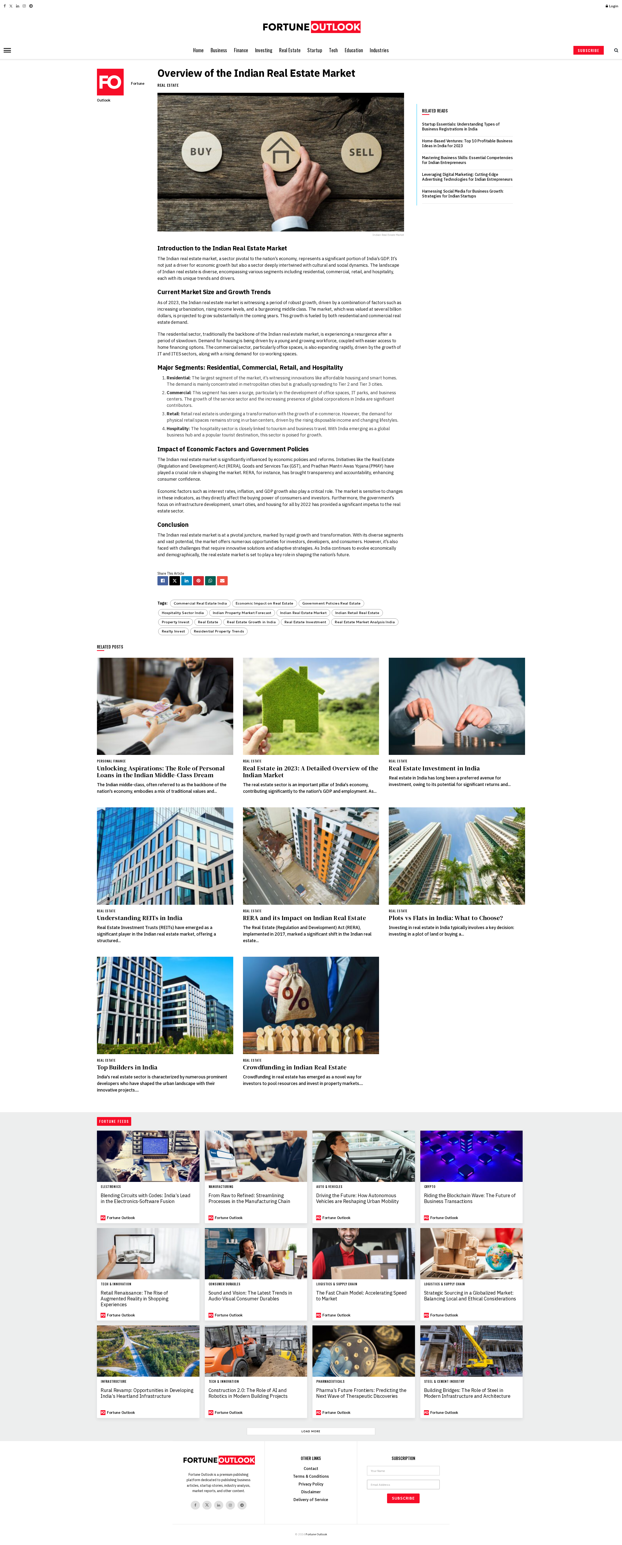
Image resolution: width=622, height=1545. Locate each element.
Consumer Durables (225, 1284)
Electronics (111, 1186)
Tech (333, 50)
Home (198, 50)
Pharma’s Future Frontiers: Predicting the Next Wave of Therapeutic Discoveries (361, 1393)
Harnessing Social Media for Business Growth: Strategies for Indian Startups (462, 193)
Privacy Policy (311, 1484)
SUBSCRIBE (588, 50)
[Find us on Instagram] (24, 6)
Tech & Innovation (116, 1284)
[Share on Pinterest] (198, 580)
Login (613, 6)
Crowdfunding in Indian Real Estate (295, 1067)
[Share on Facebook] (162, 580)
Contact (311, 1468)
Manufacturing (221, 1186)
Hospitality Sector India (183, 613)
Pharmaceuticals (330, 1381)
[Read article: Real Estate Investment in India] (457, 706)
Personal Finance (111, 761)
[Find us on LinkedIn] (17, 6)
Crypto (430, 1186)
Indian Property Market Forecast (242, 613)
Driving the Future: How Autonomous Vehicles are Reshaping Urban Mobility (357, 1198)
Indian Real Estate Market (303, 613)
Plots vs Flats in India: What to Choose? (446, 917)
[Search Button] (615, 50)
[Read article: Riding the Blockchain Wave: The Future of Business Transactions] (471, 1156)
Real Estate (290, 50)
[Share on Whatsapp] (210, 580)
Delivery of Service (311, 1499)
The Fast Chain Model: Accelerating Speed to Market (361, 1296)
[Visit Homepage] (310, 27)
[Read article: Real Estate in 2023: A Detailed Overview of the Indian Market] (311, 706)
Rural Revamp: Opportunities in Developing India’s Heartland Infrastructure (147, 1393)
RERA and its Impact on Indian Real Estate (304, 917)
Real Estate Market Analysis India (365, 622)
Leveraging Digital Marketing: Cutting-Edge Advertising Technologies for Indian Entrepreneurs (467, 177)
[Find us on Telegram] (31, 6)
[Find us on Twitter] (11, 6)
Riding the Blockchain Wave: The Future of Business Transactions (470, 1198)
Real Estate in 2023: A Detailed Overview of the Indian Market (310, 771)
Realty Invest (173, 631)
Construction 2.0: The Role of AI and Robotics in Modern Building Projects (248, 1393)
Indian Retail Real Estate (357, 613)
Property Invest (175, 622)
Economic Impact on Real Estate (265, 603)
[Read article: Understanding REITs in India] (165, 856)
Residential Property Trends (219, 631)
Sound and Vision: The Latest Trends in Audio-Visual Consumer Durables (250, 1296)
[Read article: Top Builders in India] (165, 1005)
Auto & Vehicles (329, 1186)
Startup (314, 50)
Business (219, 50)
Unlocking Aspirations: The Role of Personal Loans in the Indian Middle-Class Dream (161, 771)
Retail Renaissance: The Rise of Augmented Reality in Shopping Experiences (134, 1298)
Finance (241, 50)
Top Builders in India (127, 1067)
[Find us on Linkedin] (218, 1505)
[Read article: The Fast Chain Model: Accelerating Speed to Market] (363, 1253)
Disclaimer (311, 1491)
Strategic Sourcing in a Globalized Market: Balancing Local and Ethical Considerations (470, 1296)
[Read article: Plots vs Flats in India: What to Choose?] (457, 856)
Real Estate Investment (305, 622)
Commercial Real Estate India (200, 603)
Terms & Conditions (311, 1476)
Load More (311, 1431)
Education (354, 50)
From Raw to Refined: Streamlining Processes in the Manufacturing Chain (249, 1198)
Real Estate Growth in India (251, 622)
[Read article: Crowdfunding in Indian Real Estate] (311, 1005)
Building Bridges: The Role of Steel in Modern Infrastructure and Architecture (467, 1393)
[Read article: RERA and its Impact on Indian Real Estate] (311, 856)
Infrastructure (114, 1381)
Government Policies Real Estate (331, 603)
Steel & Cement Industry (444, 1381)
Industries (379, 50)
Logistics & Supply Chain (336, 1284)
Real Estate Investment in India (434, 768)
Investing (264, 50)
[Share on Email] (222, 580)
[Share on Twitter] (174, 580)
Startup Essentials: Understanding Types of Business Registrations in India (461, 126)
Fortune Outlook (121, 1217)
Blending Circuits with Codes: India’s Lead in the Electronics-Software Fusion (145, 1198)
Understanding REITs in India (139, 917)
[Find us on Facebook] (5, 6)
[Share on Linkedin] (186, 580)
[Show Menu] (6, 50)
